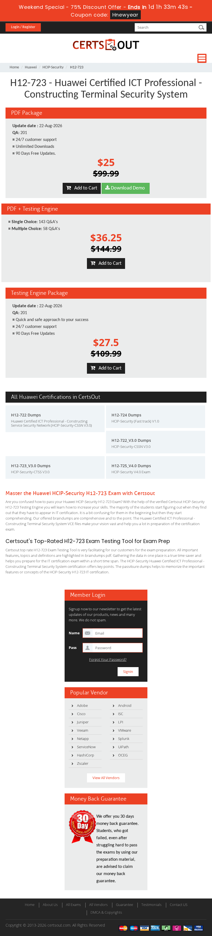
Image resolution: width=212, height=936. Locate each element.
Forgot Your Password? (107, 659)
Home (14, 67)
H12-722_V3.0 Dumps (131, 440)
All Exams (73, 904)
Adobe (82, 705)
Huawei (31, 67)
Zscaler (82, 763)
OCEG (123, 755)
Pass (72, 647)
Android (124, 705)
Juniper (83, 722)
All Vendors (98, 904)
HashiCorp (85, 755)
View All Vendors (106, 777)
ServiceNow (86, 746)
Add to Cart (84, 188)
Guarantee (124, 904)
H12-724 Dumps (126, 415)
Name (74, 632)
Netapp (83, 738)
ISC (120, 713)
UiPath (123, 746)
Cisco (81, 713)
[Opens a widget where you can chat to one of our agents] (174, 904)
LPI (120, 722)
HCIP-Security (53, 67)
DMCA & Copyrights (106, 912)
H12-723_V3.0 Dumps (31, 465)
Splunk (123, 738)
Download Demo (127, 188)
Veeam (82, 730)
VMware (124, 730)
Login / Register (23, 27)
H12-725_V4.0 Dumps (131, 465)
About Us (50, 904)
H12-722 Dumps (26, 415)
